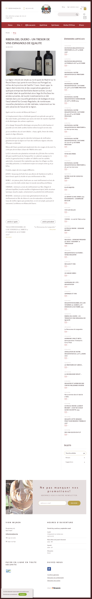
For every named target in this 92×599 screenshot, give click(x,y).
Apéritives (43, 25)
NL (81, 9)
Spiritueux (55, 25)
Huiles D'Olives (69, 25)
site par (49, 588)
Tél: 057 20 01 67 (11, 538)
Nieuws (75, 457)
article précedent (48, 222)
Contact (83, 7)
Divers (81, 25)
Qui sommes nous (73, 7)
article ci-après (12, 222)
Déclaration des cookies (53, 580)
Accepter (22, 594)
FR (85, 9)
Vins (18, 25)
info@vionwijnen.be (14, 8)
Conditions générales (53, 575)
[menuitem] (10, 25)
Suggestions (75, 462)
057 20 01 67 (30, 8)
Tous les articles (75, 453)
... (74, 50)
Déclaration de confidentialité (55, 578)
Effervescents (30, 25)
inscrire (74, 503)
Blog (63, 7)
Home (10, 25)
